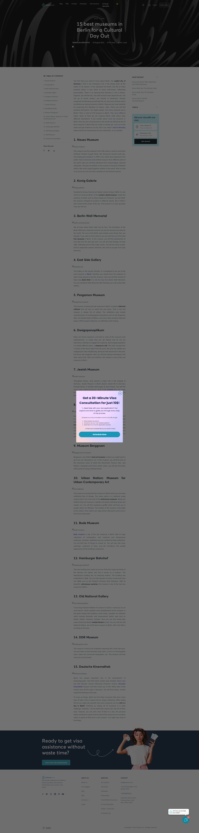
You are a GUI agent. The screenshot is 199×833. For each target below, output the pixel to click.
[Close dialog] (120, 393)
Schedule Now (99, 434)
